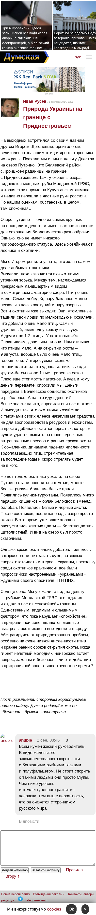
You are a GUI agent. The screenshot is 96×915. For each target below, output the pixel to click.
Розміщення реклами (48, 894)
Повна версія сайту (15, 894)
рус (78, 57)
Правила (74, 870)
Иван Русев (34, 101)
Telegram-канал (36, 900)
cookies (54, 909)
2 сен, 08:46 (48, 740)
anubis (25, 740)
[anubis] (6, 740)
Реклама (48, 93)
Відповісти (29, 821)
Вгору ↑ (12, 876)
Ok (71, 909)
